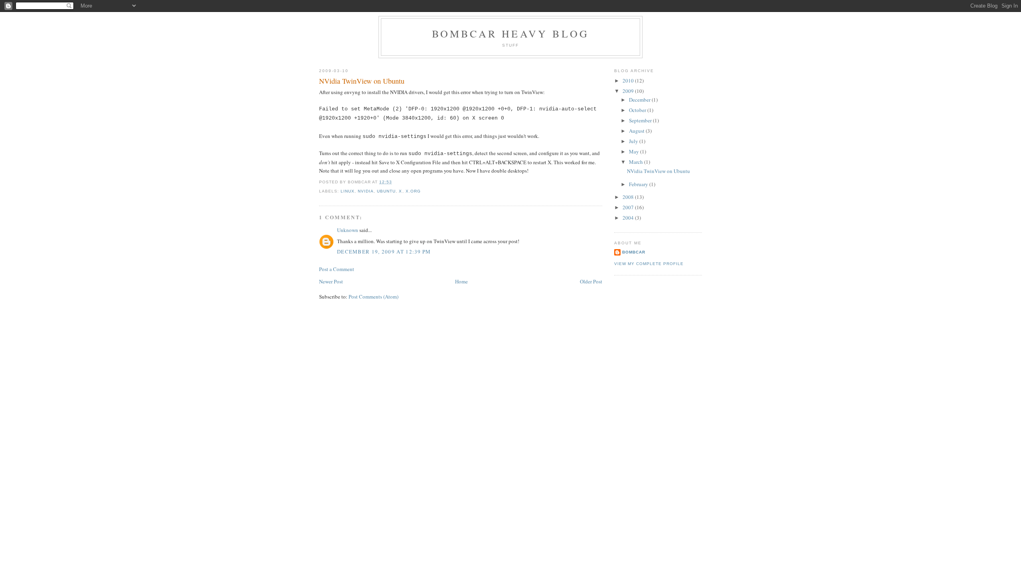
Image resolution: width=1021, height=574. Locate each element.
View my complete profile (649, 263)
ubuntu (386, 191)
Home (461, 281)
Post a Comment (336, 269)
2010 (629, 80)
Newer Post (331, 281)
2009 (629, 90)
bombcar (633, 252)
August (637, 130)
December (640, 99)
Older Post (591, 281)
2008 (629, 197)
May (634, 151)
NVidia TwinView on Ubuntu (361, 81)
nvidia (366, 191)
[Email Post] (394, 182)
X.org (413, 191)
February (639, 184)
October (638, 110)
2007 (629, 207)
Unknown (347, 230)
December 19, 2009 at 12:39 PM (384, 251)
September (641, 120)
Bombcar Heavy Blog (510, 33)
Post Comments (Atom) (373, 296)
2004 (629, 217)
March (636, 161)
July (634, 141)
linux (348, 191)
